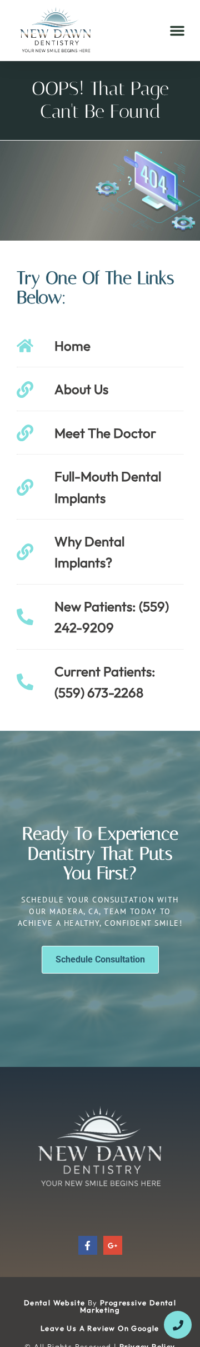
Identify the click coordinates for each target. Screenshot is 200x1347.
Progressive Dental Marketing (128, 1306)
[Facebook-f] (87, 1245)
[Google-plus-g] (112, 1245)
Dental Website (55, 1302)
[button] (177, 30)
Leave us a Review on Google (100, 1328)
